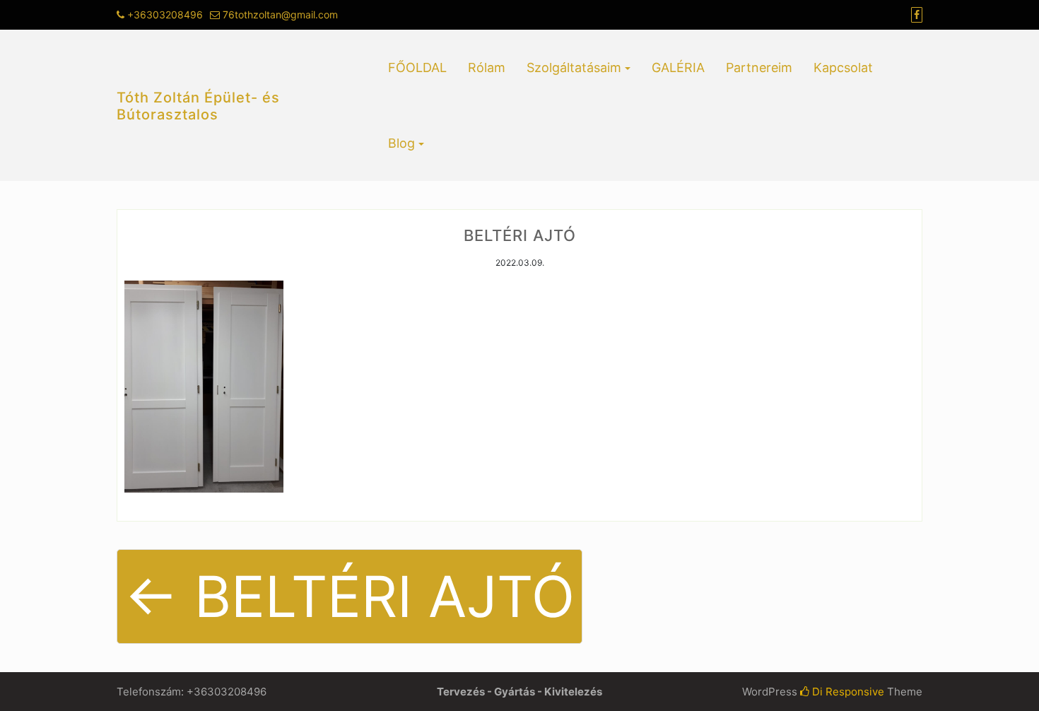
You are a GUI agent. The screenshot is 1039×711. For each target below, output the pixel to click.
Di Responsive (846, 691)
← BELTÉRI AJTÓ (349, 596)
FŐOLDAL (417, 67)
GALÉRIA (678, 67)
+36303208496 (165, 14)
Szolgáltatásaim (574, 67)
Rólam (486, 67)
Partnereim (759, 67)
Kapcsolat (843, 67)
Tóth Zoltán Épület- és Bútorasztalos (198, 106)
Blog (401, 143)
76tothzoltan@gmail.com (280, 14)
